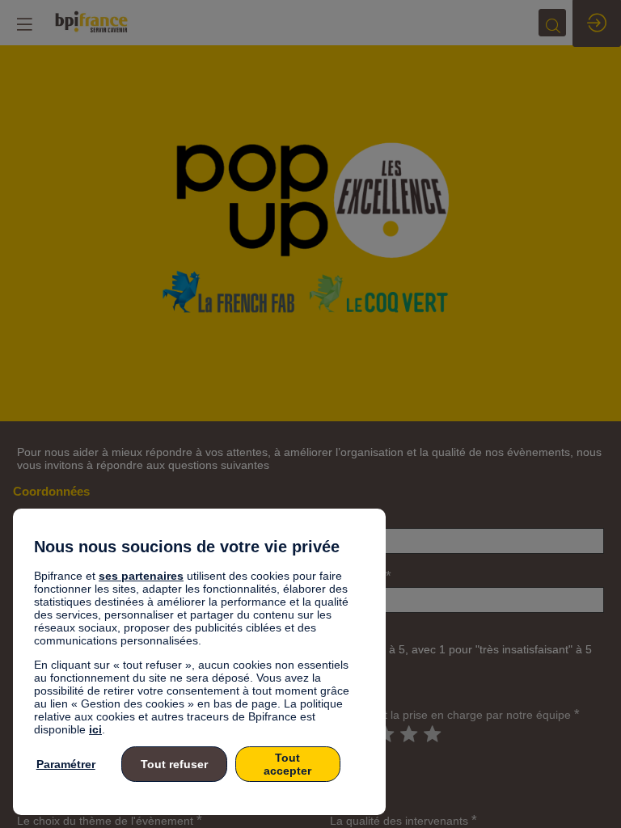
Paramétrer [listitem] (65, 764)
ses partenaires (141, 575)
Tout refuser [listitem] (174, 764)
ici (95, 729)
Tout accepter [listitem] (287, 764)
